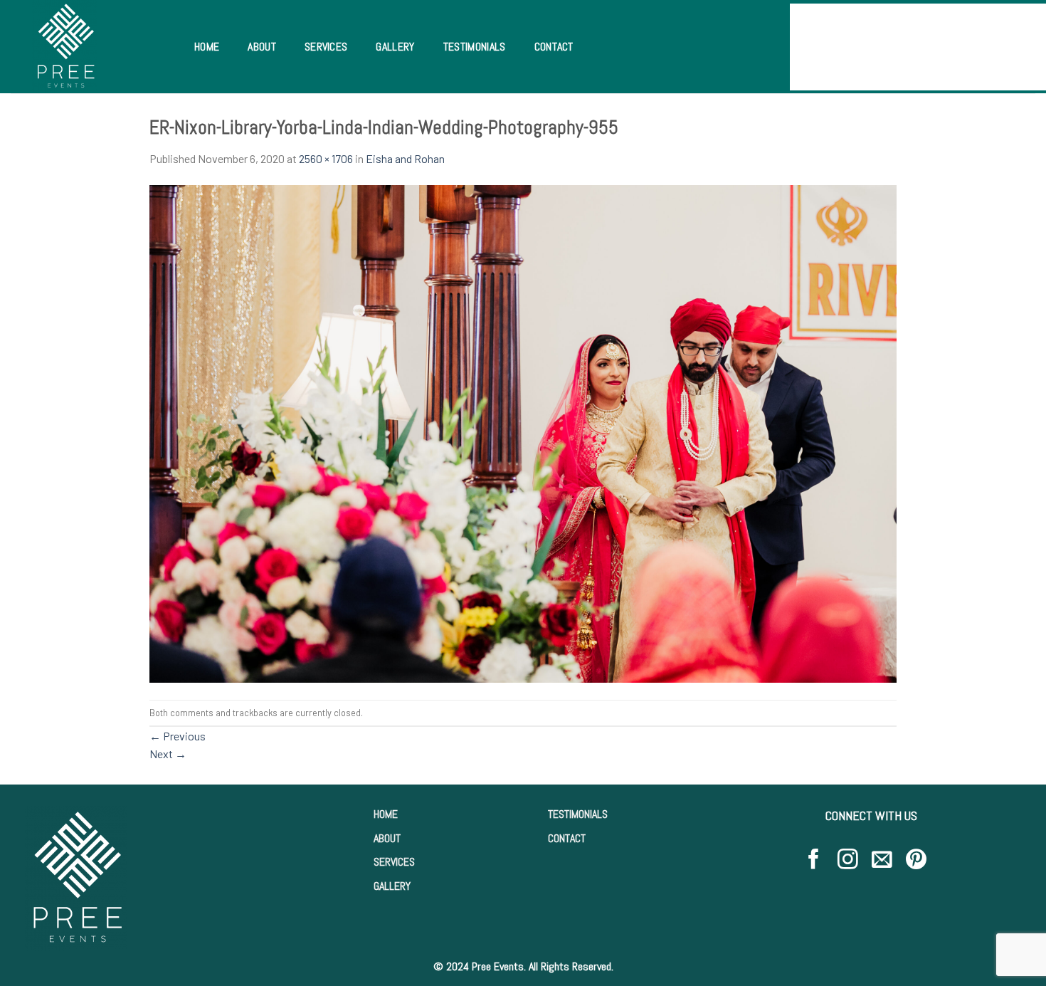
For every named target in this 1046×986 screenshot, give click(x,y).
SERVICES (394, 861)
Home (206, 46)
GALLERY (392, 886)
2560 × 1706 (326, 158)
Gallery (395, 46)
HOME (386, 814)
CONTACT (567, 838)
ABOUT (387, 838)
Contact (554, 46)
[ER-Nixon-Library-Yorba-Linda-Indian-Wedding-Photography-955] (523, 432)
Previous (177, 736)
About (262, 46)
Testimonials (474, 46)
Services (326, 46)
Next (167, 753)
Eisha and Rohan (405, 158)
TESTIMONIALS (578, 814)
